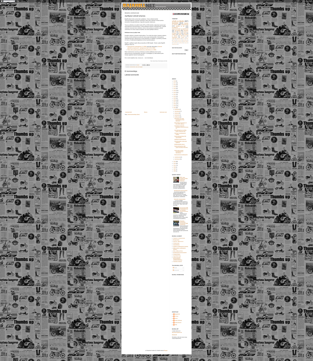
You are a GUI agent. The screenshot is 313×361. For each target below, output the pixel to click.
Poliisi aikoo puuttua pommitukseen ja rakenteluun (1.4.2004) (141, 49)
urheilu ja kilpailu (178, 21)
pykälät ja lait (180, 26)
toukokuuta (177, 115)
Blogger (165, 350)
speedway (185, 40)
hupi (136, 66)
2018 (174, 81)
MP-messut (183, 36)
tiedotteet (175, 23)
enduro (180, 34)
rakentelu (185, 30)
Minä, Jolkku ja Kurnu (178, 251)
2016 (174, 84)
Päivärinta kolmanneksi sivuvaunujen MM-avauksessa (184, 223)
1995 (174, 171)
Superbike (175, 42)
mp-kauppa (140, 66)
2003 (174, 161)
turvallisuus (175, 27)
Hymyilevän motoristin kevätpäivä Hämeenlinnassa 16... (181, 127)
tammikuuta (177, 159)
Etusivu (145, 112)
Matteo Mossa (185, 41)
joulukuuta (177, 109)
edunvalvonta (132, 66)
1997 (174, 169)
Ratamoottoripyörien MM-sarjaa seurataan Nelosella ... (181, 147)
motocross (180, 40)
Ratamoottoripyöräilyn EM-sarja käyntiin (180, 137)
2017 (174, 83)
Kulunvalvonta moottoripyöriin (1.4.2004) (136, 46)
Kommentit (176, 270)
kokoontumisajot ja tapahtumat (180, 29)
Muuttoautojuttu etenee (179, 144)
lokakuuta (177, 113)
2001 (174, 165)
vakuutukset (174, 37)
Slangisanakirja (176, 254)
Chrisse (176, 316)
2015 (174, 86)
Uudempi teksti (128, 112)
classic (186, 42)
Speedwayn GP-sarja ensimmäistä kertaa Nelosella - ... (179, 120)
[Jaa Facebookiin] (147, 65)
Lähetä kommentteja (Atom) (133, 114)
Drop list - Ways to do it (178, 241)
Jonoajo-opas (176, 243)
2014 (174, 88)
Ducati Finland (179, 41)
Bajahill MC (177, 314)
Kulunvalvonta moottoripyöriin (181, 154)
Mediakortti (174, 334)
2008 (174, 100)
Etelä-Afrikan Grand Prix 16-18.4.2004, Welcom (180, 123)
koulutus (182, 37)
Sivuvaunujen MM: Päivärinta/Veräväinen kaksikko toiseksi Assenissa (184, 209)
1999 (174, 167)
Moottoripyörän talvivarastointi (180, 190)
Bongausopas (176, 239)
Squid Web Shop (177, 256)
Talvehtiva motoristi (177, 261)
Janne (176, 318)
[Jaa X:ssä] (146, 65)
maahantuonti (174, 44)
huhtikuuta (177, 117)
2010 (174, 96)
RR (175, 31)
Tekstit (175, 267)
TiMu (176, 324)
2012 (174, 92)
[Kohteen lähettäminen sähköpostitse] (143, 65)
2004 (174, 107)
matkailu (174, 34)
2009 (174, 98)
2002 (174, 163)
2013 (174, 90)
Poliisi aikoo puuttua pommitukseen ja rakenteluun (178, 151)
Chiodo (173, 41)
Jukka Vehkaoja (178, 320)
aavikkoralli (181, 42)
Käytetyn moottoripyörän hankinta (180, 246)
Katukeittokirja (176, 244)
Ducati (184, 38)
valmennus (178, 38)
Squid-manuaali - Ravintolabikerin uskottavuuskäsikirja (177, 259)
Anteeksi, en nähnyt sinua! (179, 238)
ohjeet (184, 33)
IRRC (187, 38)
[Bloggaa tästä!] (144, 65)
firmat (180, 31)
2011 (174, 94)
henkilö (174, 40)
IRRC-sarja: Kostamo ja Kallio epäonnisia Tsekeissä (184, 179)
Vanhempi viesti (163, 112)
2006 (174, 103)
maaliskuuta (177, 157)
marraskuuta (177, 111)
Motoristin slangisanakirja (179, 199)
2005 (174, 105)
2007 (174, 102)
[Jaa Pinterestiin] (149, 65)
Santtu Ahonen (178, 322)
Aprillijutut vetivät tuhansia (180, 139)
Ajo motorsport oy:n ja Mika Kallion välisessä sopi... (180, 131)
